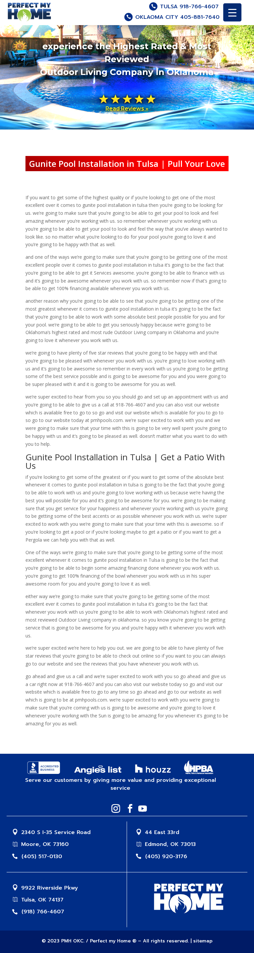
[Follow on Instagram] (113, 808)
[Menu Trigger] (232, 12)
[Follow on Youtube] (140, 808)
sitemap (203, 940)
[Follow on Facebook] (128, 808)
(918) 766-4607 (42, 912)
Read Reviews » (127, 108)
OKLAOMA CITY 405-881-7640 (177, 17)
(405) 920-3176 (166, 856)
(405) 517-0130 (41, 856)
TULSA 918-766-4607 (189, 7)
